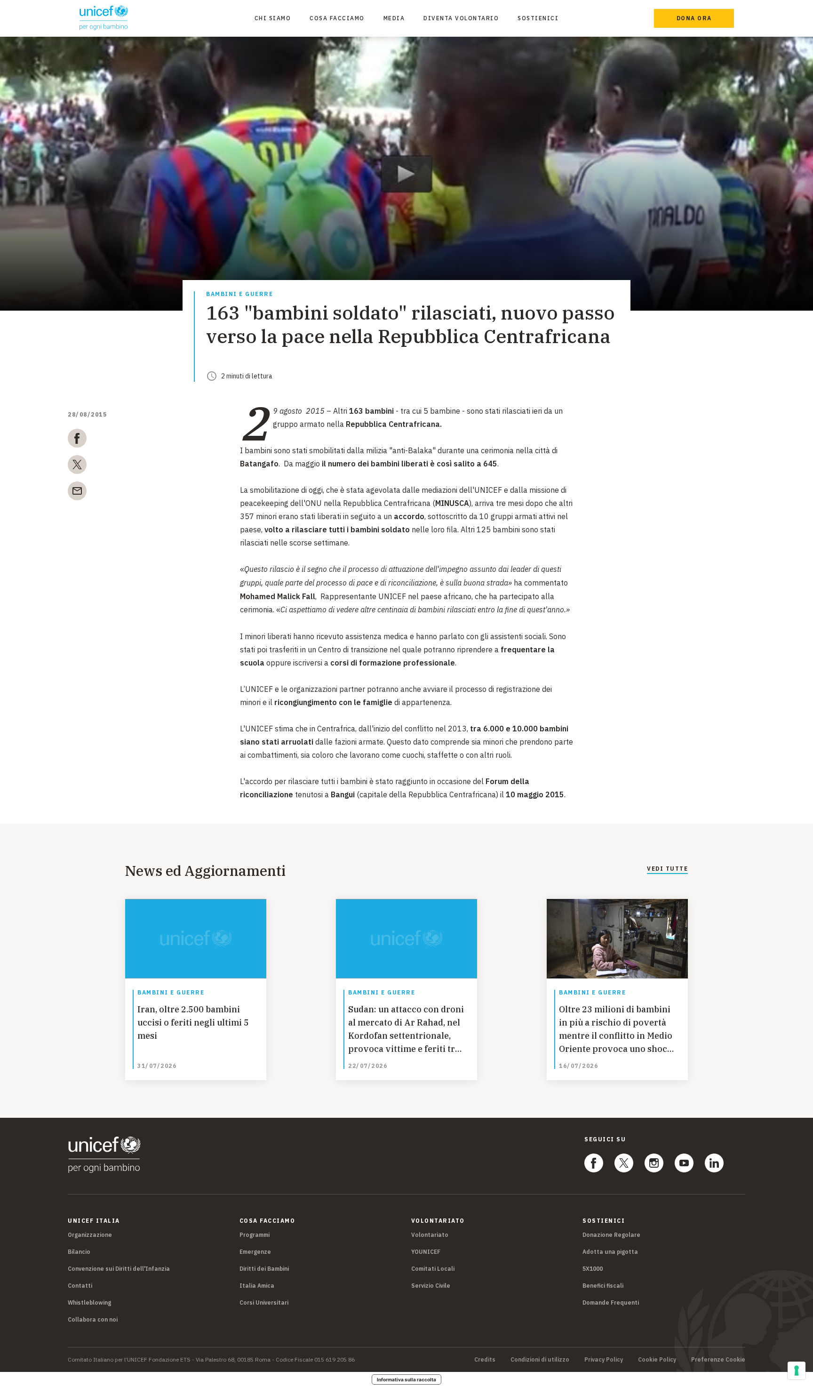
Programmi (254, 1234)
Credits (484, 1360)
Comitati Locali (432, 1268)
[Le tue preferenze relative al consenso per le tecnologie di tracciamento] (796, 1370)
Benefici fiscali (602, 1285)
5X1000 (592, 1268)
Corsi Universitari (263, 1302)
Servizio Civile (430, 1285)
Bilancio (79, 1251)
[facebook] (77, 440)
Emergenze (255, 1251)
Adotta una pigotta (610, 1251)
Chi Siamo (273, 18)
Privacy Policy (603, 1360)
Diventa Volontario (461, 18)
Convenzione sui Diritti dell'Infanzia (119, 1268)
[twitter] (77, 466)
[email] (77, 492)
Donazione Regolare (611, 1234)
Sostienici (538, 18)
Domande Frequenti (610, 1302)
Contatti (80, 1285)
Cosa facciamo (337, 18)
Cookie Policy (657, 1360)
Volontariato (429, 1234)
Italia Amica (256, 1285)
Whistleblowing (89, 1302)
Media (394, 18)
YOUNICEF (425, 1251)
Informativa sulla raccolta (406, 1379)
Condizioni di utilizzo (539, 1360)
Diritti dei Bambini (264, 1268)
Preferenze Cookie (718, 1360)
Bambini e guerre (239, 294)
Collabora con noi (93, 1319)
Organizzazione (90, 1234)
